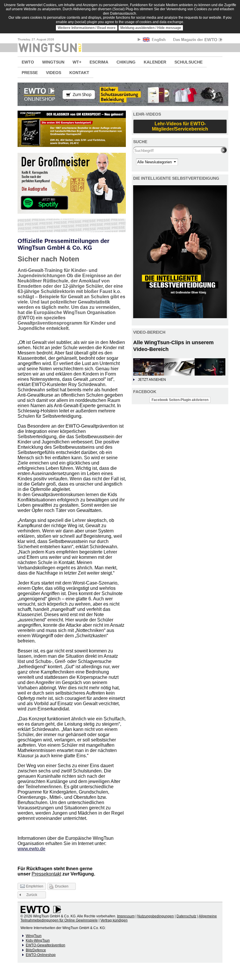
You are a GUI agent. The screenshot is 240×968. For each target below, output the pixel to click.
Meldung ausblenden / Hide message (150, 28)
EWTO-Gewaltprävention (45, 945)
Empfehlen (34, 886)
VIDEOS (53, 72)
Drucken (61, 886)
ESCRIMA (99, 62)
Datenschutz (186, 916)
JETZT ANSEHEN (152, 380)
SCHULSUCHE (188, 62)
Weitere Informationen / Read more (87, 28)
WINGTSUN (53, 62)
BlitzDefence (36, 950)
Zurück (31, 895)
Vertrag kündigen (114, 920)
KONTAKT (79, 72)
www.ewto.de (31, 848)
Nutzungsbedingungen (155, 916)
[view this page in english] (155, 40)
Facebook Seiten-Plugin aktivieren (180, 400)
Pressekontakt (46, 873)
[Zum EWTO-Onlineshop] (120, 94)
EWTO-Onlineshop (41, 955)
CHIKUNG (126, 62)
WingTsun (34, 936)
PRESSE (30, 72)
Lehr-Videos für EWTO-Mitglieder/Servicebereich (180, 126)
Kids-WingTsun (38, 940)
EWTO (28, 62)
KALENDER (155, 62)
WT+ (77, 62)
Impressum (126, 916)
